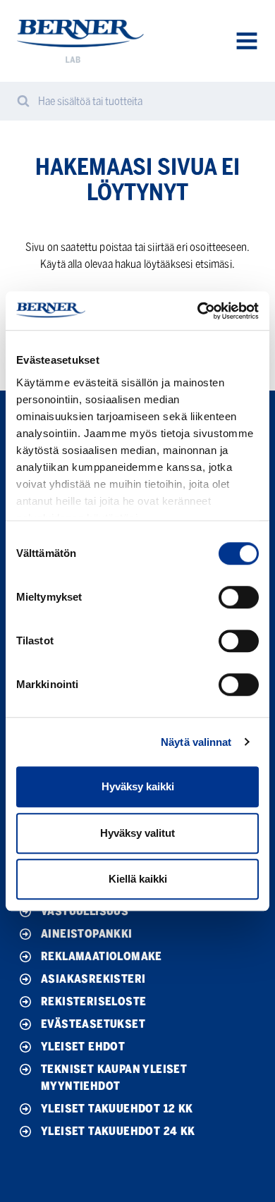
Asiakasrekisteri (93, 979)
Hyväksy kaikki (138, 786)
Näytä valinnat (196, 742)
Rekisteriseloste (93, 1001)
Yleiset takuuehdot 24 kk (118, 1131)
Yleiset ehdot (83, 1046)
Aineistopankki (87, 933)
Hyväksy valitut (137, 833)
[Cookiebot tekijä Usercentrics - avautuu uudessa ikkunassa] (198, 311)
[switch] (239, 597)
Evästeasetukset (93, 1024)
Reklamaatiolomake (101, 956)
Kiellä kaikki (138, 879)
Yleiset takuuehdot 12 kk (117, 1108)
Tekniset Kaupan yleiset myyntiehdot (114, 1077)
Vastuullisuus (84, 911)
